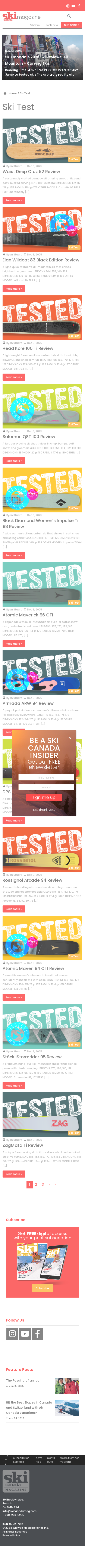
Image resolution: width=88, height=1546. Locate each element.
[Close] (70, 738)
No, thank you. (44, 809)
